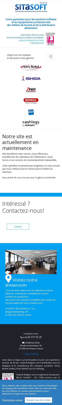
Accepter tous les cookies (38, 400)
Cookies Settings (31, 353)
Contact (18, 226)
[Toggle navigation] (51, 56)
